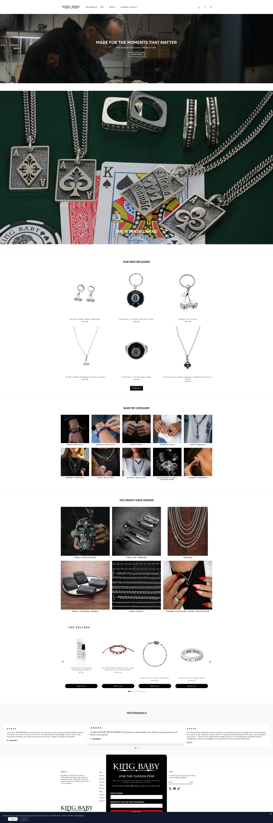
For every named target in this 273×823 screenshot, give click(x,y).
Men (102, 7)
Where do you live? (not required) (127, 802)
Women (112, 7)
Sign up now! (116, 793)
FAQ (100, 772)
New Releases (91, 7)
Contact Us (103, 795)
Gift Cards (102, 788)
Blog (100, 791)
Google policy (79, 816)
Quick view (85, 315)
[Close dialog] (167, 755)
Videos (101, 785)
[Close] (271, 814)
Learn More (136, 54)
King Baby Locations (129, 7)
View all (136, 388)
